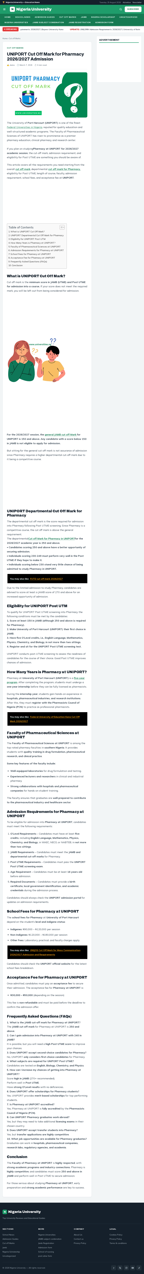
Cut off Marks (67, 17)
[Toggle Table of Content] (61, 227)
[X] (119, 1267)
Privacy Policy (80, 1243)
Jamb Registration (79, 22)
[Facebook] (113, 1267)
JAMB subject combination (48, 22)
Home (7, 17)
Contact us (79, 1239)
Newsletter (137, 2)
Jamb (84, 17)
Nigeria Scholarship (103, 17)
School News (22, 17)
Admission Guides (45, 17)
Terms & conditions (118, 1243)
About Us (78, 1234)
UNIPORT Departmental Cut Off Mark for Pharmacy (37, 235)
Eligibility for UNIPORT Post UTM (28, 239)
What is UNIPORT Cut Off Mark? (28, 231)
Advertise (127, 2)
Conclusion (17, 265)
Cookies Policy (116, 1234)
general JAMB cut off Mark (61, 434)
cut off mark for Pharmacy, (64, 169)
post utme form (45, 1256)
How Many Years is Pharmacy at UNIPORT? (33, 242)
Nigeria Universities (16, 22)
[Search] (121, 9)
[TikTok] (138, 1267)
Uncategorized (128, 17)
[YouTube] (132, 1267)
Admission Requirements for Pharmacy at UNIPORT (37, 250)
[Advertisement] (47, 202)
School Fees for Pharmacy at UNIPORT (31, 254)
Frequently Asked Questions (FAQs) (29, 261)
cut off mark (22, 169)
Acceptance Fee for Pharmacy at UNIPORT (33, 257)
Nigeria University (31, 9)
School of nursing (46, 1251)
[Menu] (4, 9)
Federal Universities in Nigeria (24, 127)
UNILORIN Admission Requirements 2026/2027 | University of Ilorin (76, 29)
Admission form (104, 22)
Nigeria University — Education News (21, 2)
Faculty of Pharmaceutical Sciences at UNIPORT (36, 246)
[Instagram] (126, 1267)
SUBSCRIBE (133, 9)
